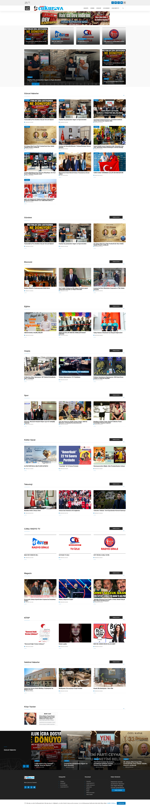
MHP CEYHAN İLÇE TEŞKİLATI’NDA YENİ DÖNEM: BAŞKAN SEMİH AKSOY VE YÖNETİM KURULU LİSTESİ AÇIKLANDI (39, 200)
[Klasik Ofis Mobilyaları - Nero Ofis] (110, 677)
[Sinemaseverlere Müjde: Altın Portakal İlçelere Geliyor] (110, 455)
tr (124, 2)
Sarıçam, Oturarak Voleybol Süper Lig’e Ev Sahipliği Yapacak (39, 422)
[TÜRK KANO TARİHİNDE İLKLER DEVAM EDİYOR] (110, 161)
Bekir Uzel (47, 714)
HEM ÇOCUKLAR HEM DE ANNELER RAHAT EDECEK (72, 333)
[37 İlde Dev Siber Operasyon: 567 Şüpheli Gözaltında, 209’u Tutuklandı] (40, 366)
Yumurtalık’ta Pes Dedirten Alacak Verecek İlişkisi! (36, 41)
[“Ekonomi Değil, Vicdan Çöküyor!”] (40, 633)
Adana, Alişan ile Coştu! (66, 599)
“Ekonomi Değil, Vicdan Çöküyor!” (34, 644)
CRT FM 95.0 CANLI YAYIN (101, 555)
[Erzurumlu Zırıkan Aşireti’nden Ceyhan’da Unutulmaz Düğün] (40, 588)
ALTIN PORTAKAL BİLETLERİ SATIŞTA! (36, 466)
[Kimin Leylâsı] (75, 633)
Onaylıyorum (121, 803)
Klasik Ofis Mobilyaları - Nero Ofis (103, 688)
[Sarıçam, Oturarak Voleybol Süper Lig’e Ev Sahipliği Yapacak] (40, 410)
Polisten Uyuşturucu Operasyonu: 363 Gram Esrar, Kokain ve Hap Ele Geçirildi (108, 377)
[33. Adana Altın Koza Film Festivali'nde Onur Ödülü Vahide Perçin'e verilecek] (40, 135)
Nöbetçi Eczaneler (90, 792)
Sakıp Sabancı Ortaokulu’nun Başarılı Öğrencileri (108, 332)
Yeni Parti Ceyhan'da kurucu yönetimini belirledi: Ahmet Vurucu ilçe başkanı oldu (56, 80)
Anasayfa (86, 8)
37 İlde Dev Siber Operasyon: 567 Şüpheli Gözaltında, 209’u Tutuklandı (40, 377)
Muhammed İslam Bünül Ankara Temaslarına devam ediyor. (74, 173)
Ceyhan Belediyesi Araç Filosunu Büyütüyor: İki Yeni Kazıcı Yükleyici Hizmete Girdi (39, 173)
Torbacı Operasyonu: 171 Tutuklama (69, 377)
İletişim (88, 788)
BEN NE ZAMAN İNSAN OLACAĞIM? (104, 644)
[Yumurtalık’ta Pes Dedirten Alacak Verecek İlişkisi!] (40, 108)
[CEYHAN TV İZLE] (75, 544)
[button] (27, 766)
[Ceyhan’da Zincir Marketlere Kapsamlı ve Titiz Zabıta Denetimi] (110, 277)
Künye (87, 790)
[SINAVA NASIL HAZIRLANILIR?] (40, 321)
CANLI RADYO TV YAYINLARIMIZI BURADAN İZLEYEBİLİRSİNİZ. (114, 41)
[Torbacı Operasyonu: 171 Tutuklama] (75, 366)
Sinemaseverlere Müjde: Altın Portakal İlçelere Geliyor (109, 466)
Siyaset (96, 100)
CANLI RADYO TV (115, 8)
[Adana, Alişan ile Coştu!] (75, 588)
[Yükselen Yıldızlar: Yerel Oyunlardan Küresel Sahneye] (110, 499)
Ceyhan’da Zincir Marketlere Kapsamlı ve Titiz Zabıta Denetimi (109, 289)
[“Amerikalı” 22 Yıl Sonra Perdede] (75, 455)
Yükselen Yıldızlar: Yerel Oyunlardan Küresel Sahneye (109, 510)
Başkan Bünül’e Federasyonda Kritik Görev (37, 288)
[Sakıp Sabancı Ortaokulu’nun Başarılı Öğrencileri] (110, 321)
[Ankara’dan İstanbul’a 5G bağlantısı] (75, 499)
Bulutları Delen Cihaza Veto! (32, 510)
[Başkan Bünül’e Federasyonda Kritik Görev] (40, 277)
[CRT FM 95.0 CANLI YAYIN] (110, 544)
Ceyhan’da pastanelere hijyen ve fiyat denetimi (114, 81)
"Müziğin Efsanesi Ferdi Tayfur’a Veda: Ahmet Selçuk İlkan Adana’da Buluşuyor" (109, 600)
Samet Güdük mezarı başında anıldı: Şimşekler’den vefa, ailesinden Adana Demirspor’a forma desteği (109, 147)
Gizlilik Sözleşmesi (90, 785)
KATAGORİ (98, 8)
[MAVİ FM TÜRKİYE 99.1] (40, 544)
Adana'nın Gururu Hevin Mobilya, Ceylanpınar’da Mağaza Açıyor (38, 689)
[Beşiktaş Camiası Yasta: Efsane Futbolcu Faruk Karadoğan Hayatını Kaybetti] (110, 410)
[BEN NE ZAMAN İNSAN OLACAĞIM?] (110, 633)
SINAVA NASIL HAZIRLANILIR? (33, 332)
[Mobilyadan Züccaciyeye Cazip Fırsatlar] (75, 677)
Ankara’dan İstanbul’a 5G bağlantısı (69, 510)
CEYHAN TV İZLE (64, 555)
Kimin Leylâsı (63, 644)
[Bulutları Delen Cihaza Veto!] (40, 499)
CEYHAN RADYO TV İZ (83, 41)
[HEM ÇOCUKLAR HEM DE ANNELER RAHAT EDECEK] (75, 321)
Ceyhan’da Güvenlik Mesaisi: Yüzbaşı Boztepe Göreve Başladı (75, 147)
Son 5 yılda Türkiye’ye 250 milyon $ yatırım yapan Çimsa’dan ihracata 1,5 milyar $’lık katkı (73, 289)
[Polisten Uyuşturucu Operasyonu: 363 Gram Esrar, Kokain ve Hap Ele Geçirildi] (110, 366)
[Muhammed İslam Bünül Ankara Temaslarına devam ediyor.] (75, 161)
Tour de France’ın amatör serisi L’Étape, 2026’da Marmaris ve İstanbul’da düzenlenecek (73, 422)
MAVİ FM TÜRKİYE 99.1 (57, 41)
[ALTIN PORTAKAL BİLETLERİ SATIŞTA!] (40, 455)
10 (96, 84)
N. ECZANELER (106, 8)
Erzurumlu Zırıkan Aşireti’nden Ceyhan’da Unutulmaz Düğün (40, 600)
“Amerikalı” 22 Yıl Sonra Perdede (68, 466)
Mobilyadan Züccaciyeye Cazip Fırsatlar (70, 688)
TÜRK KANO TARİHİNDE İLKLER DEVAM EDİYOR (108, 172)
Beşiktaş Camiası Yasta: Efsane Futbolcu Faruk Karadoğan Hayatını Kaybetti (108, 422)
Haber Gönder (89, 794)
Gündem (92, 8)
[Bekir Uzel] (30, 718)
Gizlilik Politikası (111, 803)
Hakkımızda (89, 787)
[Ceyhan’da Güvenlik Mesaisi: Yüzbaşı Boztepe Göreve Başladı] (75, 135)
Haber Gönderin (118, 790)
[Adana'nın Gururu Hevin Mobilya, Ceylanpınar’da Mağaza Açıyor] (40, 677)
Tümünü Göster (116, 217)
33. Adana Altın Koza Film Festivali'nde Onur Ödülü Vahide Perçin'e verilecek (39, 147)
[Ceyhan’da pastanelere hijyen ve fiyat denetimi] (75, 108)
